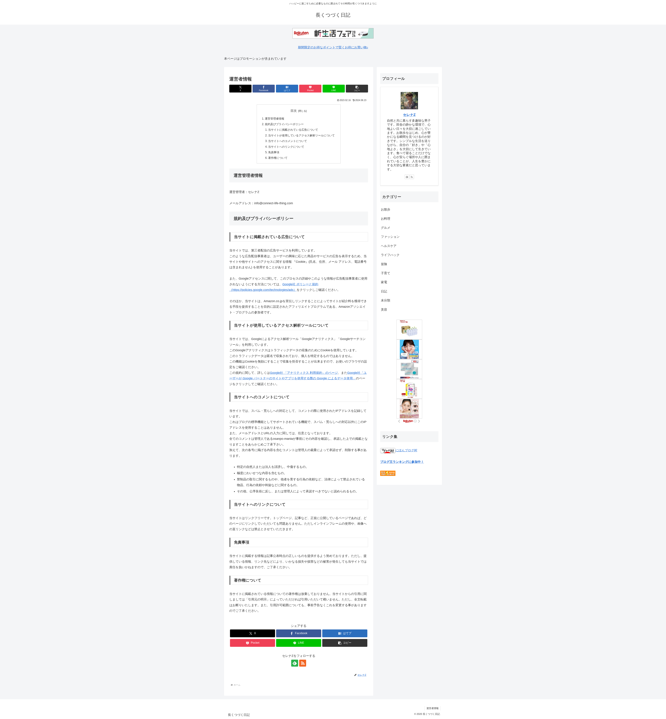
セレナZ (409, 115)
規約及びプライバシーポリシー (284, 124)
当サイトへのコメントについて (287, 140)
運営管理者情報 (274, 118)
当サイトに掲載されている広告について (293, 129)
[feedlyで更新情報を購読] (294, 663)
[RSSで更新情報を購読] (302, 663)
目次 (294, 110)
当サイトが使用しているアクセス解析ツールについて (301, 135)
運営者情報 (432, 708)
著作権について (278, 157)
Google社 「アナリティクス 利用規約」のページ (304, 373)
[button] (357, 88)
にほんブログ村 (406, 450)
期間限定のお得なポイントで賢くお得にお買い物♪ (333, 47)
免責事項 (273, 152)
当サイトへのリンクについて (286, 146)
